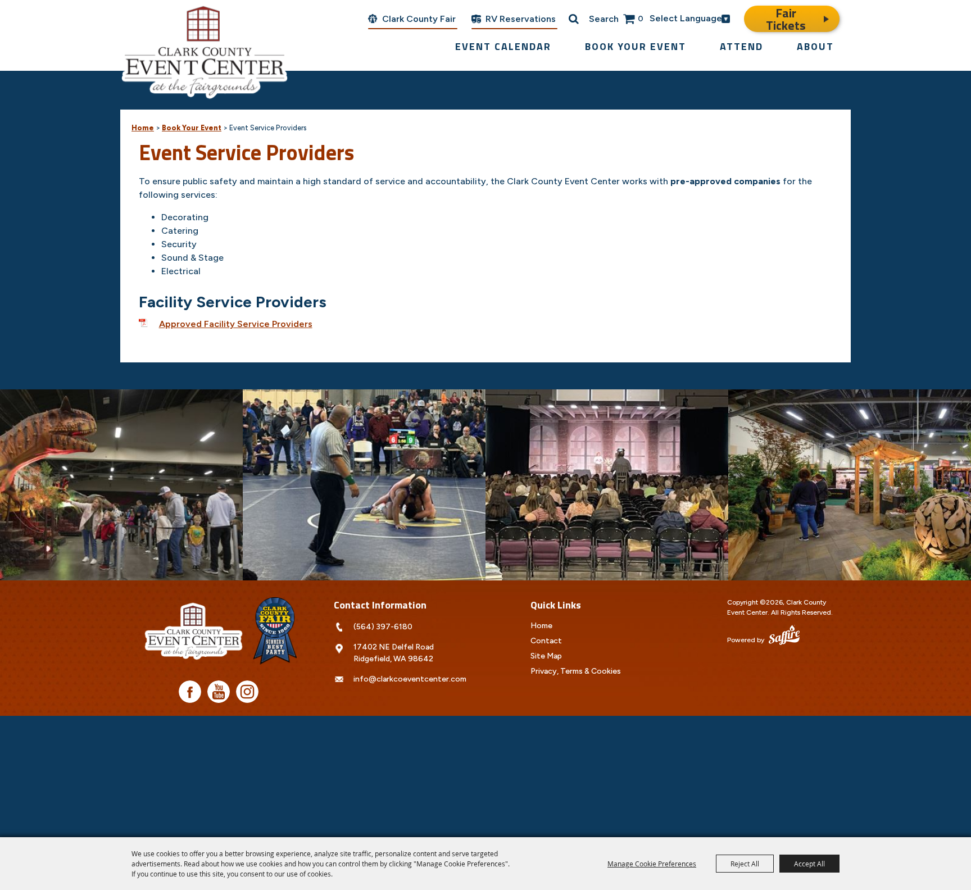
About (815, 46)
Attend (741, 46)
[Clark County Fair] (274, 631)
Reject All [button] (744, 863)
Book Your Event (635, 46)
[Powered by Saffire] (784, 636)
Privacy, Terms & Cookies (575, 671)
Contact (546, 641)
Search (604, 18)
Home (142, 128)
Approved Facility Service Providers (235, 324)
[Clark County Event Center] (204, 50)
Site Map (546, 656)
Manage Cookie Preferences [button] (651, 863)
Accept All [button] (809, 863)
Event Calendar (503, 46)
